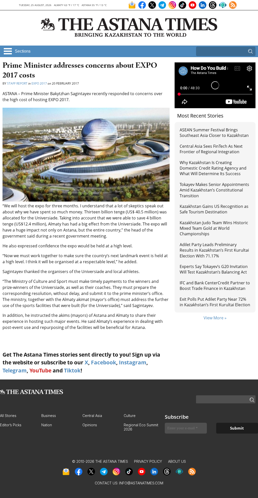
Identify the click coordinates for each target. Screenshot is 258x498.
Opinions (89, 425)
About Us (177, 461)
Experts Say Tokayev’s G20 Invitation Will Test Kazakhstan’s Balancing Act (214, 269)
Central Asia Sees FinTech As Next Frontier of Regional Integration (211, 149)
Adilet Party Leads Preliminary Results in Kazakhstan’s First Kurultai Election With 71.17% (214, 250)
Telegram (15, 370)
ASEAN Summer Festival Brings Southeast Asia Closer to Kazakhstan (214, 132)
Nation (46, 425)
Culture (130, 415)
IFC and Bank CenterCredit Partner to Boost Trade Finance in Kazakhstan (215, 285)
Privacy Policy (148, 461)
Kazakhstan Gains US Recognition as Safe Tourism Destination (214, 209)
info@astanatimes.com (141, 483)
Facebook (103, 362)
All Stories (8, 415)
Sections (22, 51)
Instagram (132, 362)
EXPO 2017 (39, 83)
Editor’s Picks (10, 425)
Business (48, 415)
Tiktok (72, 370)
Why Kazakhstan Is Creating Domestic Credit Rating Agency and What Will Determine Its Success (213, 168)
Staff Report (17, 83)
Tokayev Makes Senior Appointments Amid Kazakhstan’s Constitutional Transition (214, 190)
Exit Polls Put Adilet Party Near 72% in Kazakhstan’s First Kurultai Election (215, 302)
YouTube (40, 370)
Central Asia (92, 415)
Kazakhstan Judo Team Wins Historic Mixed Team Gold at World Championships (214, 228)
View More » (215, 318)
